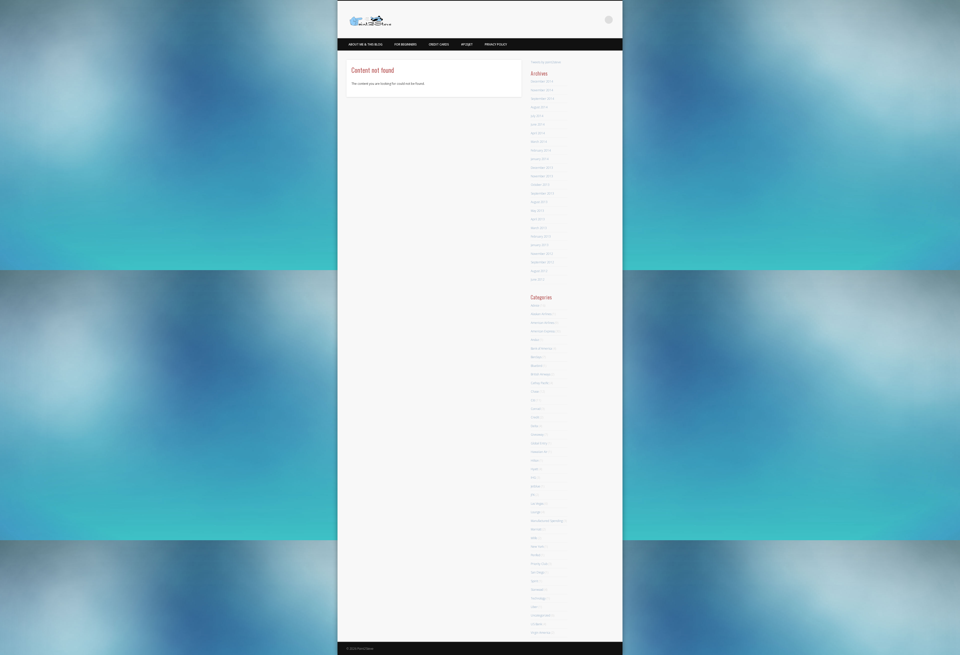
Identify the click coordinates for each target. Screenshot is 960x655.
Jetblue (535, 486)
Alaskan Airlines (541, 314)
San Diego (537, 572)
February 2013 (541, 236)
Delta (534, 426)
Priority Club (539, 564)
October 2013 (540, 185)
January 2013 (539, 245)
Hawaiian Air (539, 452)
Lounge (535, 512)
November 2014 (542, 90)
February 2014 (541, 150)
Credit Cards (439, 44)
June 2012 (537, 279)
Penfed (535, 555)
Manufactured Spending (547, 521)
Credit (535, 417)
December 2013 (542, 168)
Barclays (536, 357)
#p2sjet (467, 44)
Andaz (535, 340)
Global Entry (539, 443)
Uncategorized (540, 615)
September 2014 (542, 99)
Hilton (535, 460)
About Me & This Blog (365, 44)
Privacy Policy (496, 44)
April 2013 (538, 219)
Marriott (536, 529)
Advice (535, 305)
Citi (533, 400)
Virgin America (540, 632)
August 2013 (539, 202)
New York (537, 546)
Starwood (537, 589)
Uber (534, 607)
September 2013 (542, 193)
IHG (533, 477)
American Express (543, 331)
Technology (538, 598)
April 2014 (538, 133)
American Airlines (542, 323)
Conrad (535, 409)
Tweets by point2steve (546, 62)
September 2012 (542, 262)
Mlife (534, 538)
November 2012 (542, 254)
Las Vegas (537, 503)
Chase (535, 391)
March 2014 (539, 142)
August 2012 (539, 271)
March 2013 (539, 228)
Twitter (598, 20)
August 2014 (539, 107)
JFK (533, 495)
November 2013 (542, 176)
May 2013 (537, 211)
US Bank (536, 624)
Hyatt (534, 469)
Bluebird (536, 366)
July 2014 (537, 116)
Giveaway (537, 434)
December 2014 (542, 81)
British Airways (540, 374)
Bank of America (541, 348)
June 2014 (537, 124)
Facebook (588, 20)
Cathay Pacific (540, 383)
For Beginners (405, 44)
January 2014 (539, 159)
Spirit (534, 581)
